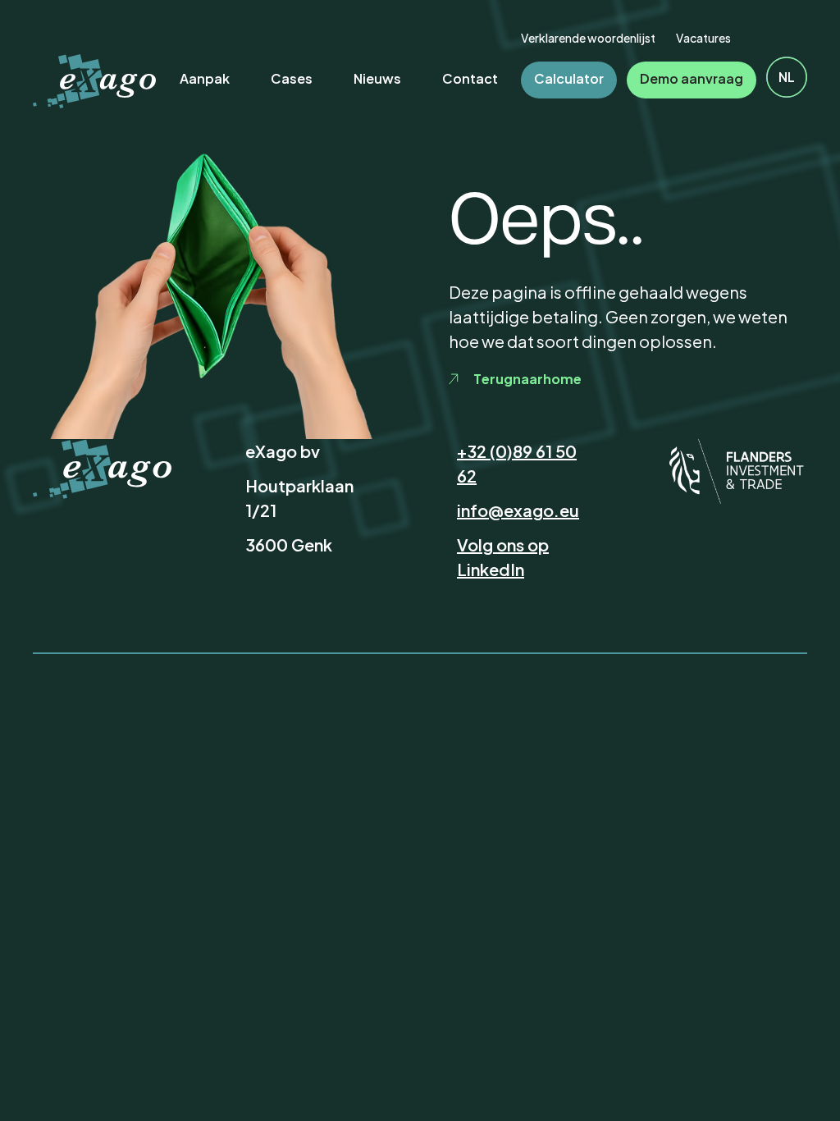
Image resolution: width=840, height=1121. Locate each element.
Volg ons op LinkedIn (503, 556)
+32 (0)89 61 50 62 (517, 463)
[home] (94, 81)
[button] (786, 77)
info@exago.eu (518, 510)
